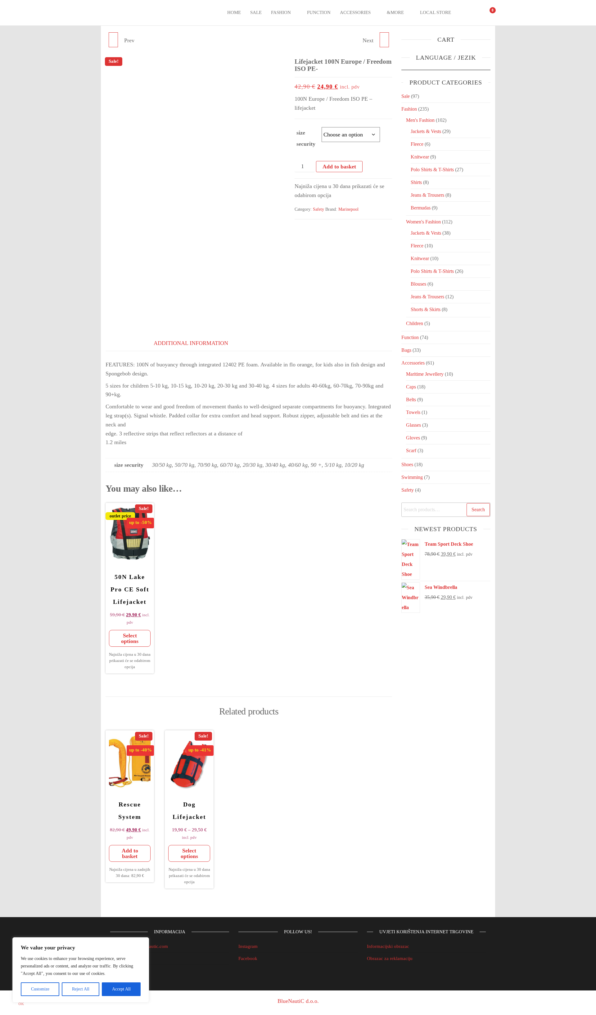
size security (305, 138)
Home (234, 12)
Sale (256, 12)
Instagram (248, 946)
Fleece (417, 144)
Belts (411, 399)
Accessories (355, 12)
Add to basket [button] (130, 853)
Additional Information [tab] (191, 343)
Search (478, 509)
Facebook (247, 958)
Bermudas (421, 207)
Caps (411, 386)
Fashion (281, 12)
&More (395, 12)
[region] (80, 970)
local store (435, 12)
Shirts (416, 182)
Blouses (418, 284)
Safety (318, 209)
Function (319, 12)
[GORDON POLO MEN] (384, 39)
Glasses (413, 425)
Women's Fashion (423, 221)
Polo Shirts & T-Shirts (432, 169)
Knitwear (420, 156)
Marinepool (348, 209)
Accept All (121, 989)
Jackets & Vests (426, 131)
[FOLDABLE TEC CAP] (113, 39)
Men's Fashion (420, 120)
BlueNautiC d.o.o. (298, 1001)
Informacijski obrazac (388, 946)
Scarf (411, 450)
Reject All (80, 989)
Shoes (407, 464)
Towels (413, 412)
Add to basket (339, 166)
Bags (406, 350)
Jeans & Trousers (427, 195)
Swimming (412, 477)
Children (414, 323)
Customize (40, 989)
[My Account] (476, 13)
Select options (129, 638)
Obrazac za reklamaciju (390, 958)
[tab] (121, 342)
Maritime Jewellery (425, 374)
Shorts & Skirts (425, 309)
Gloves (413, 437)
